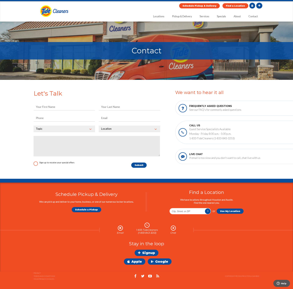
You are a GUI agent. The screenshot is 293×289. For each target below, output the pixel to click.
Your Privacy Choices (44, 279)
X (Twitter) (143, 276)
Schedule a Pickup (86, 209)
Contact (253, 16)
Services (204, 16)
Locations (158, 16)
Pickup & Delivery (182, 16)
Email (120, 232)
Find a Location (235, 5)
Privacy (37, 273)
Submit (139, 165)
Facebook (135, 276)
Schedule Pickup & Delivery (199, 5)
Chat (173, 232)
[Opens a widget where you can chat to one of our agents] (281, 283)
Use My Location (230, 211)
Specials (221, 16)
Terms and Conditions (44, 276)
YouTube (150, 276)
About (237, 16)
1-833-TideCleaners (147, 229)
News (158, 276)
